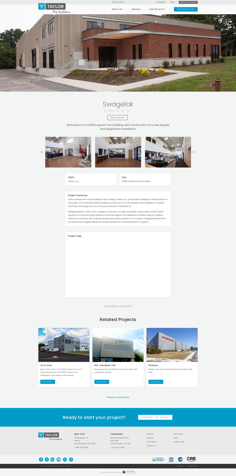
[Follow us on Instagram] (64, 459)
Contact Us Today (155, 417)
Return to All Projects (119, 397)
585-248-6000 (118, 2)
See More (48, 382)
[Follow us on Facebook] (41, 459)
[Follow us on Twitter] (47, 459)
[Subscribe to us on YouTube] (58, 459)
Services (136, 9)
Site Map (180, 466)
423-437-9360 (118, 447)
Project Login (188, 2)
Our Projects (156, 9)
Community (161, 2)
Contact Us (186, 9)
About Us (116, 9)
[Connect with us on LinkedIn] (52, 459)
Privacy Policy (193, 466)
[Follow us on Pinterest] (71, 459)
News (172, 2)
